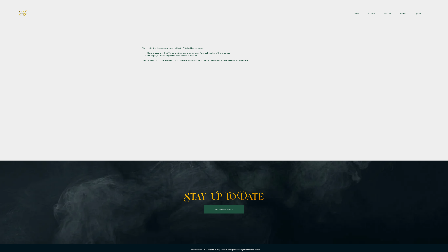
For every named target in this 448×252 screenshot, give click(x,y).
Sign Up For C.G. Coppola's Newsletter (224, 209)
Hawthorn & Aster (252, 250)
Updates (418, 14)
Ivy (240, 250)
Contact (403, 14)
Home (356, 14)
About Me (387, 14)
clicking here (179, 60)
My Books (371, 14)
